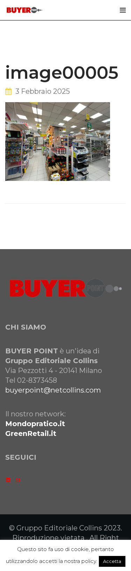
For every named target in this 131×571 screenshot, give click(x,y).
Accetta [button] (112, 561)
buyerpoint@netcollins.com (53, 390)
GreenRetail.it (30, 433)
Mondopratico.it (35, 424)
